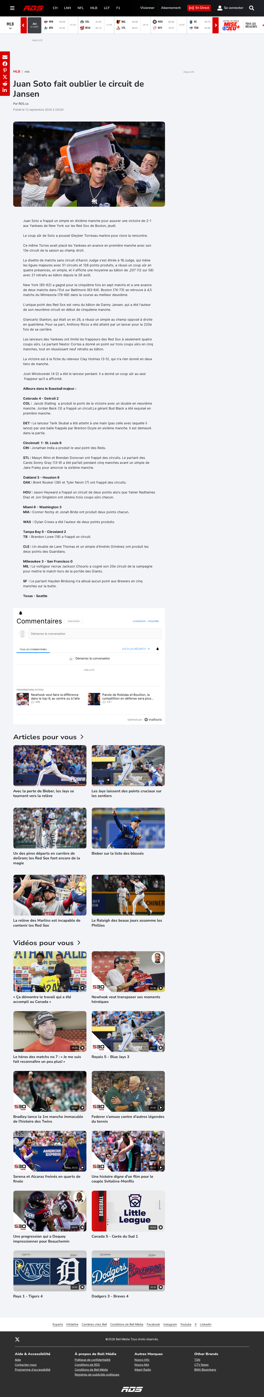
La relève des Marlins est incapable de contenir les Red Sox (46, 923)
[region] (89, 670)
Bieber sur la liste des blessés (118, 853)
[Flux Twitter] (17, 1339)
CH (55, 8)
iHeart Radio (142, 1369)
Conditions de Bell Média (126, 1324)
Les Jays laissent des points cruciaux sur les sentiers (126, 793)
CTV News (201, 1364)
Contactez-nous (26, 1364)
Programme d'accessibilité (32, 1369)
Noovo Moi (141, 1364)
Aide (18, 1359)
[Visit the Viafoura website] (153, 719)
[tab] (33, 649)
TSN (197, 1359)
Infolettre (72, 1324)
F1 (118, 8)
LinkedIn (205, 1324)
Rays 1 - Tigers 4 (28, 1296)
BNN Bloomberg (205, 1369)
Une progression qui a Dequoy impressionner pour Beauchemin (41, 1239)
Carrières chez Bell (94, 1324)
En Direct (202, 8)
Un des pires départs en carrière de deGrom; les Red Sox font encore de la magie (46, 858)
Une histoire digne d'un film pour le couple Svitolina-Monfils (122, 1179)
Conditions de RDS (87, 1364)
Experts (58, 1324)
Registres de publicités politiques (97, 1374)
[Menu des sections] (12, 8)
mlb (27, 72)
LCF (107, 8)
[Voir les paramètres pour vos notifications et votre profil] (20, 613)
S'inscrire (153, 621)
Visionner (147, 8)
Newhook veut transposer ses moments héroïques (126, 999)
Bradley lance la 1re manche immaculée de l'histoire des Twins (48, 1119)
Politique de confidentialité (92, 1359)
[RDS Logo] (33, 7)
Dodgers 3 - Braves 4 (110, 1296)
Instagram (170, 1324)
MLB (93, 8)
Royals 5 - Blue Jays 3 (110, 1057)
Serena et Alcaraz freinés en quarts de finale (46, 1179)
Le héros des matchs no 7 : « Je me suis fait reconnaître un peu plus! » (47, 1059)
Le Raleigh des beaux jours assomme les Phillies (127, 923)
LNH (67, 8)
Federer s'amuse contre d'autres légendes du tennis (128, 1119)
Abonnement (171, 8)
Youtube (185, 1324)
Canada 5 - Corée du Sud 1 (115, 1236)
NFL (81, 8)
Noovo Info (141, 1359)
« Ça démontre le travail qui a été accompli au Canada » (42, 999)
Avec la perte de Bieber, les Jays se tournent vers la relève (43, 793)
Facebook (153, 1324)
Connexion (139, 621)
